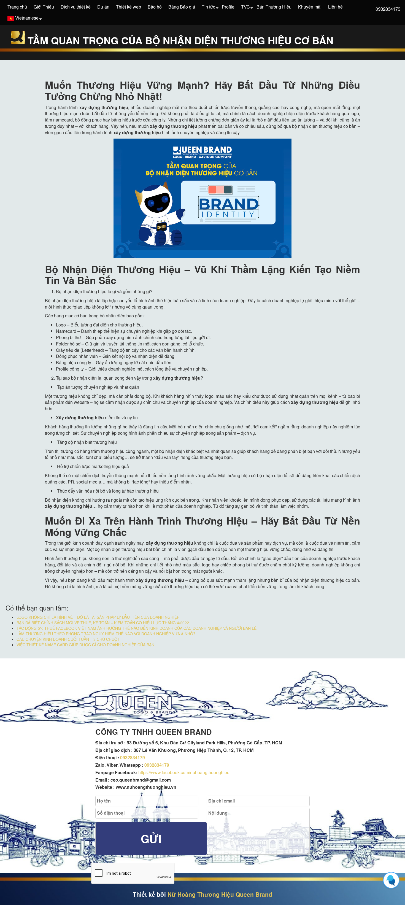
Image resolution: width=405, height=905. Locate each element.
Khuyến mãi (310, 7)
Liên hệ (335, 7)
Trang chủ (17, 7)
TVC (245, 7)
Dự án (103, 7)
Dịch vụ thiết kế (76, 7)
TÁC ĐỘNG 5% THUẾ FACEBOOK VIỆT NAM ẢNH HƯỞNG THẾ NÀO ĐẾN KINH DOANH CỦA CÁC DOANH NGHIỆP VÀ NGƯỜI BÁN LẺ (136, 628)
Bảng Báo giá (181, 7)
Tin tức (208, 7)
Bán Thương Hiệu (273, 7)
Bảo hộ (155, 7)
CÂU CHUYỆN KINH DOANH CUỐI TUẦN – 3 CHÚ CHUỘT (68, 639)
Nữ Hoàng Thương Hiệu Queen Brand (220, 894)
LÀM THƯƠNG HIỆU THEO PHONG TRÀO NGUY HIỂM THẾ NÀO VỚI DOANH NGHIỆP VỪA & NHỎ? (106, 633)
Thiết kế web (128, 7)
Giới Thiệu (44, 7)
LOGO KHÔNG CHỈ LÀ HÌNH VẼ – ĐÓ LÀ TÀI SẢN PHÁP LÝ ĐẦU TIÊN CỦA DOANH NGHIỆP (98, 617)
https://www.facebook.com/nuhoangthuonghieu (183, 772)
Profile (228, 7)
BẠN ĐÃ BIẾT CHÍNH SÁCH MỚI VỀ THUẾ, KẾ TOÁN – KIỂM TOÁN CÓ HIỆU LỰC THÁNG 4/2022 (103, 622)
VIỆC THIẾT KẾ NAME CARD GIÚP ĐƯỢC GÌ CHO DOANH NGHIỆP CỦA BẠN (85, 644)
